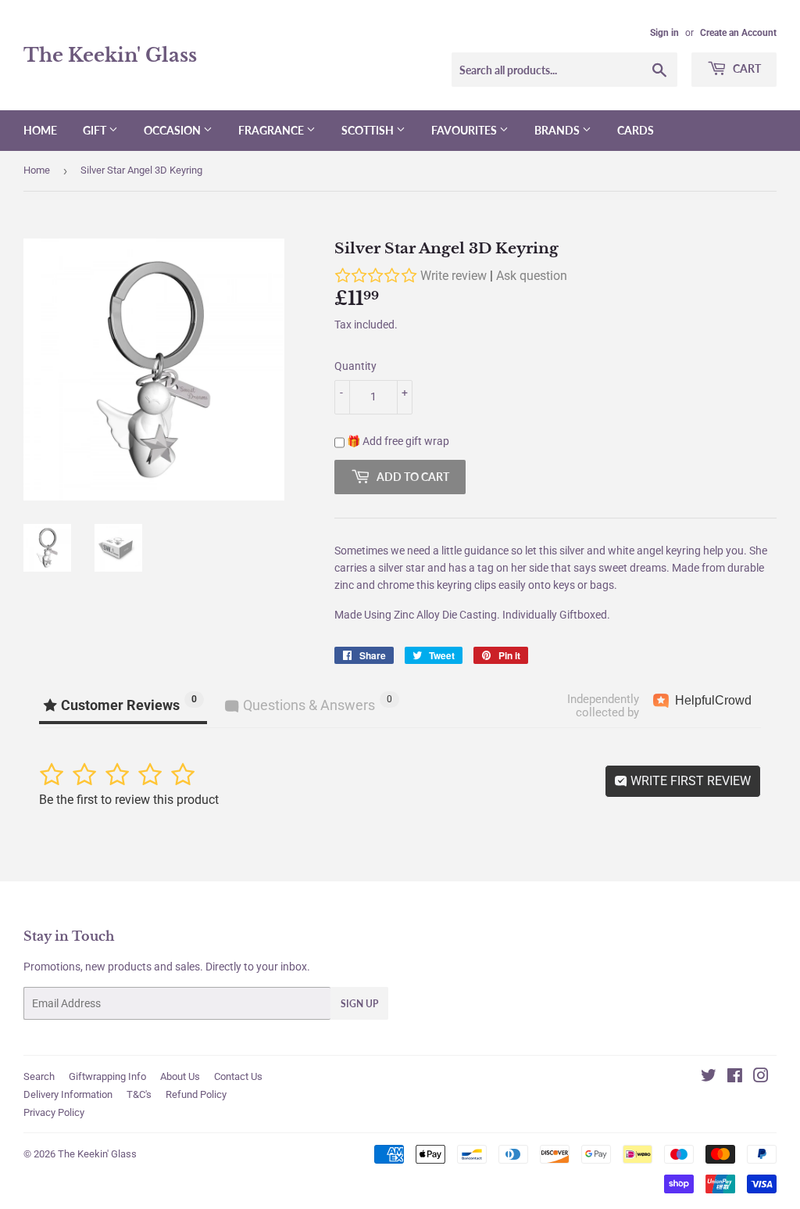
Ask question (531, 275)
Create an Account (738, 32)
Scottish (368, 130)
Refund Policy (196, 1094)
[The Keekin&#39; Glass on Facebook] (735, 1077)
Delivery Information (67, 1094)
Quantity (355, 366)
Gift (96, 130)
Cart (745, 68)
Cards (635, 130)
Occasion (173, 130)
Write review (453, 275)
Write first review (689, 780)
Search (39, 1076)
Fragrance (272, 130)
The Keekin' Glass (110, 55)
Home (40, 130)
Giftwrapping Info (107, 1076)
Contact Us (238, 1076)
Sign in (664, 32)
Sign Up (359, 1004)
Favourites (465, 130)
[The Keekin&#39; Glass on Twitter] (708, 1077)
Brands (558, 130)
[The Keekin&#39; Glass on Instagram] (761, 1077)
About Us (180, 1076)
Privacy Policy (53, 1112)
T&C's (139, 1094)
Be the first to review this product (129, 799)
